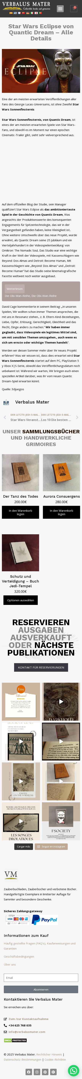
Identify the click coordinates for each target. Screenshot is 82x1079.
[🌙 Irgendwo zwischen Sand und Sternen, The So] (21, 742)
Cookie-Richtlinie (55, 1059)
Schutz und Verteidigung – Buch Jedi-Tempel (20, 581)
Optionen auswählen (20, 600)
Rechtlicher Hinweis (49, 1054)
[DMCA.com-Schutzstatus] (15, 1042)
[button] (60, 8)
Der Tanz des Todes (20, 496)
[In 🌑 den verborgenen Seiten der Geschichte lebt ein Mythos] (61, 742)
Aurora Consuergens (61, 496)
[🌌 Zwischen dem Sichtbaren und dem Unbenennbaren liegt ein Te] (21, 781)
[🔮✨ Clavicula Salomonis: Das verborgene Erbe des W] (61, 781)
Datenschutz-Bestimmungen (22, 1059)
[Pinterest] (45, 1072)
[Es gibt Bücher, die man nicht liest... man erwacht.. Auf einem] (61, 821)
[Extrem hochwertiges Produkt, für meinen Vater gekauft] (21, 702)
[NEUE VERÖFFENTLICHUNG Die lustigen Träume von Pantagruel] (21, 821)
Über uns (10, 964)
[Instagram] (37, 1072)
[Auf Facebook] (29, 1072)
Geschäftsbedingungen (19, 956)
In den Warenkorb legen (20, 512)
